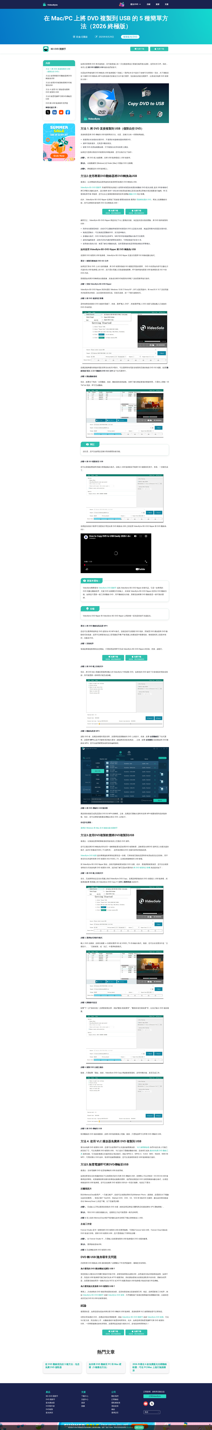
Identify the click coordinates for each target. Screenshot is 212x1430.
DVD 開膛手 (50, 1399)
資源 (157, 4)
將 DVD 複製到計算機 (141, 868)
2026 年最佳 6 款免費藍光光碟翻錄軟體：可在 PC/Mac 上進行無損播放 (149, 1367)
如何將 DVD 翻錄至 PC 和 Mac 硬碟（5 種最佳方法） (105, 1366)
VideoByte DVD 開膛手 (107, 588)
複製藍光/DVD (130, 36)
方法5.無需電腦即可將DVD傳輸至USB (59, 97)
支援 (166, 4)
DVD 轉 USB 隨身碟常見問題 (57, 103)
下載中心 (84, 1396)
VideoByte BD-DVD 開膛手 (91, 187)
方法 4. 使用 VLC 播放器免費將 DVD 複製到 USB (58, 90)
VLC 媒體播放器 (143, 1147)
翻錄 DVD (133, 194)
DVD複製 (49, 1409)
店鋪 (148, 4)
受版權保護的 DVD (143, 200)
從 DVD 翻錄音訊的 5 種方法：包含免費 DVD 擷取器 (62, 1366)
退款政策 (114, 1406)
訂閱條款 (114, 1399)
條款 (113, 1409)
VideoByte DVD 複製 (89, 855)
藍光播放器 (50, 1403)
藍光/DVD (134, 4)
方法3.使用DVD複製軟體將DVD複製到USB (59, 84)
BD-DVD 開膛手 (58, 49)
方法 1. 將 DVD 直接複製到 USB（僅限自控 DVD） (58, 70)
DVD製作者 (50, 1406)
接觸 (83, 1406)
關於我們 (114, 1396)
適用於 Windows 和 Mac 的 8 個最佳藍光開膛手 (99, 828)
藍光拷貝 (49, 1413)
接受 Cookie (139, 1427)
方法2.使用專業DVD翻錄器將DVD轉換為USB (59, 77)
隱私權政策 (115, 1403)
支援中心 (84, 1399)
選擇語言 (114, 1413)
